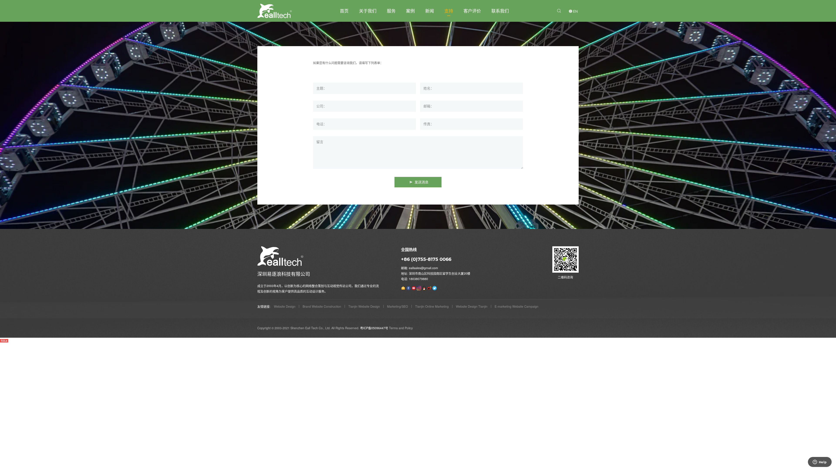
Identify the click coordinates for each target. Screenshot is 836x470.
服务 (391, 11)
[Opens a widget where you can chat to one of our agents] (820, 462)
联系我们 (500, 11)
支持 (448, 11)
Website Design (284, 306)
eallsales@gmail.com (423, 268)
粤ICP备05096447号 (374, 328)
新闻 (429, 11)
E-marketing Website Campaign (516, 306)
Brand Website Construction (322, 306)
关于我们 (367, 11)
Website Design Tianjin (471, 306)
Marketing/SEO (397, 306)
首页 (344, 11)
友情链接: (263, 306)
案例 (410, 11)
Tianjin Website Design (364, 306)
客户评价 (472, 11)
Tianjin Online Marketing (432, 306)
